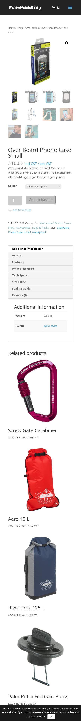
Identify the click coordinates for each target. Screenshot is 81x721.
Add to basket (40, 199)
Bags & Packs (40, 227)
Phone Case (15, 232)
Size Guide (19, 282)
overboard (63, 227)
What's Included (23, 268)
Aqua (47, 326)
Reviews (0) (20, 295)
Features (18, 262)
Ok (51, 716)
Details (17, 255)
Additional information (27, 249)
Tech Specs (20, 275)
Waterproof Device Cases (55, 223)
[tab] (40, 249)
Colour (12, 185)
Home (11, 28)
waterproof (39, 232)
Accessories (32, 28)
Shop (20, 28)
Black (54, 326)
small (27, 232)
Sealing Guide (21, 288)
